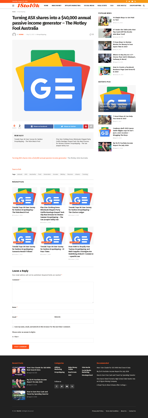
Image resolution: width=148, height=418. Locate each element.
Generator (47, 174)
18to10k (28, 5)
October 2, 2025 (46, 222)
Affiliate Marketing (73, 6)
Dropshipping (135, 6)
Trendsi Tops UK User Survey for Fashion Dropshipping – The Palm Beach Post (23, 209)
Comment (16, 280)
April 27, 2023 (118, 138)
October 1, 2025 (45, 254)
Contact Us (132, 411)
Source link (16, 169)
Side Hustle (121, 6)
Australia (33, 174)
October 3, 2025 (17, 215)
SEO (111, 6)
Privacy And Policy (97, 411)
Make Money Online (72, 368)
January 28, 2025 (118, 37)
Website (57, 317)
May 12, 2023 (30, 34)
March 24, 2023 (118, 22)
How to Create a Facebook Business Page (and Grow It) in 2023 (124, 69)
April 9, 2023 (117, 121)
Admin (21, 34)
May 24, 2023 (117, 49)
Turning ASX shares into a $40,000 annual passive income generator (39, 158)
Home (46, 6)
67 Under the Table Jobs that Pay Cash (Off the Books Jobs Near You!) (124, 32)
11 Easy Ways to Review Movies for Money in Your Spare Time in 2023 (123, 44)
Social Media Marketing (86, 371)
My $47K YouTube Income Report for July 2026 (113, 371)
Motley (63, 174)
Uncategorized (87, 375)
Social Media (89, 6)
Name (15, 307)
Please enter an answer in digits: (24, 332)
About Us (124, 411)
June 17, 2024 (104, 109)
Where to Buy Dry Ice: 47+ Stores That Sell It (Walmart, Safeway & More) (124, 57)
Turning (85, 174)
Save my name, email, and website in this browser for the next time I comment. (42, 327)
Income (55, 174)
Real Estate (102, 6)
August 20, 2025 (118, 62)
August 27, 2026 (118, 148)
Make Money (56, 6)
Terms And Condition (112, 411)
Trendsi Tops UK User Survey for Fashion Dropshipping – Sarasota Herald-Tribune (23, 249)
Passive (70, 174)
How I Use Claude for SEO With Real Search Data (113, 368)
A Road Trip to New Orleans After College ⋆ (112, 385)
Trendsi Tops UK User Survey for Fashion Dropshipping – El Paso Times (52, 249)
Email (15, 317)
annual (19, 174)
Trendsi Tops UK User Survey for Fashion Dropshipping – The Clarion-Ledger (80, 209)
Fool (39, 174)
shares (77, 174)
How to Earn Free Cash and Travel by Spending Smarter (116, 375)
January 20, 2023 (118, 74)
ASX (26, 174)
